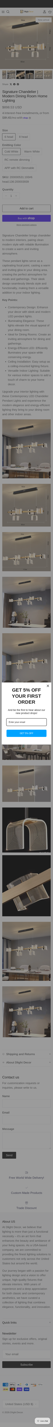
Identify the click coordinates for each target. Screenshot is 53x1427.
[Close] (48, 685)
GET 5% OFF (26, 733)
